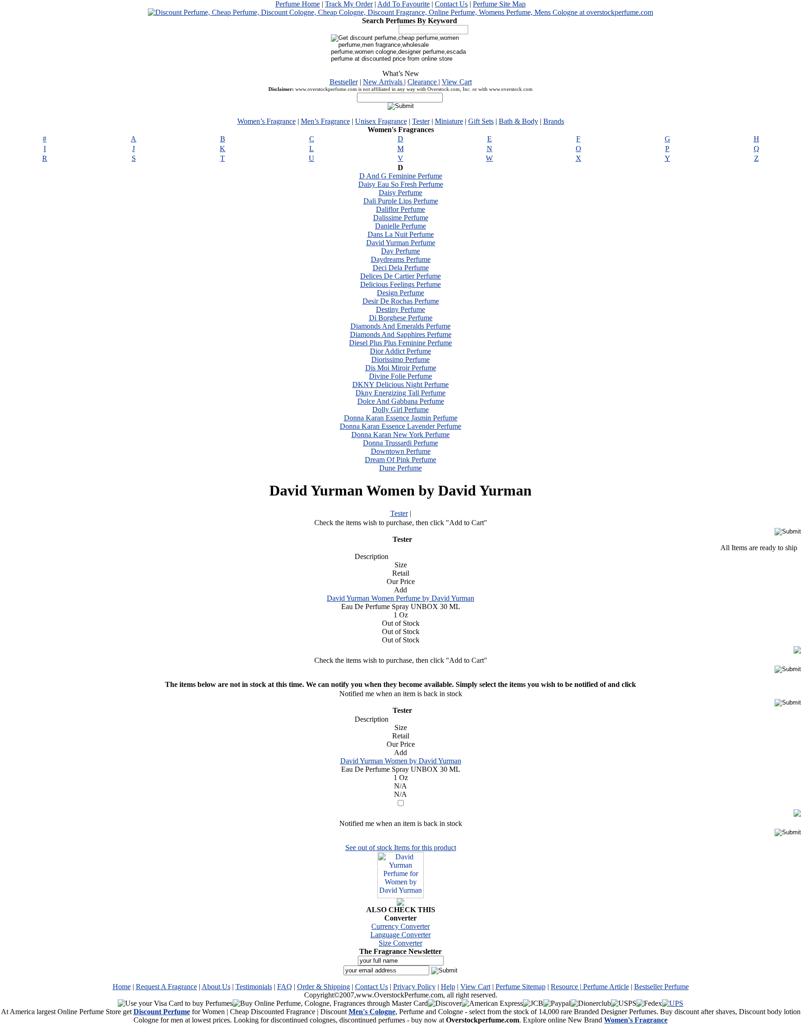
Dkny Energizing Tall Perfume (400, 393)
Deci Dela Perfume (401, 268)
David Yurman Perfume (400, 243)
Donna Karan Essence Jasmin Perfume (401, 418)
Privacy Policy (414, 987)
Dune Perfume (400, 468)
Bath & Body (518, 121)
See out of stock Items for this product (400, 847)
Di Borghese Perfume (400, 318)
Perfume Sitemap (521, 987)
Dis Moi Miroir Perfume (400, 368)
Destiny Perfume (400, 309)
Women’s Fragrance (266, 121)
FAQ (284, 987)
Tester (421, 121)
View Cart (457, 82)
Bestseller (344, 82)
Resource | (567, 987)
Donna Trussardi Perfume (400, 443)
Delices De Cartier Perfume (400, 276)
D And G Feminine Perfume (400, 176)
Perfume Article (606, 987)
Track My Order (349, 4)
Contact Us (451, 4)
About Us (216, 987)
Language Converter (400, 935)
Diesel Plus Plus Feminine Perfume (400, 343)
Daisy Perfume (400, 193)
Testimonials (253, 987)
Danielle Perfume (400, 226)
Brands (553, 121)
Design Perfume (400, 293)
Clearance (423, 82)
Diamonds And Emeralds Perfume (400, 326)
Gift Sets (481, 121)
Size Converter (400, 943)
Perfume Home (297, 4)
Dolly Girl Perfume (400, 409)
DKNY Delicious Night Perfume (400, 384)
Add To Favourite (403, 4)
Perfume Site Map (499, 4)
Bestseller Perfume (661, 987)
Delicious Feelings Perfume (400, 284)
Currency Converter (400, 926)
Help (448, 987)
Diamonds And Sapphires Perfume (400, 334)
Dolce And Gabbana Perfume (400, 401)
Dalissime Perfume (400, 218)
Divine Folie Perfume (400, 376)
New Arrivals (383, 82)
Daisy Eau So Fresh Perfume (400, 184)
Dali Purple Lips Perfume (400, 201)
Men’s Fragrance (325, 121)
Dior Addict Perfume (400, 351)
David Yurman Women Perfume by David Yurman (400, 598)
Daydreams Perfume (401, 259)
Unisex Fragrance (381, 121)
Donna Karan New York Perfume (400, 434)
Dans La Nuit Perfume (401, 234)
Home (122, 987)
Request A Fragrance (166, 987)
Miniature (449, 121)
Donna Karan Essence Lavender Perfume (400, 426)
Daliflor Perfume (400, 209)
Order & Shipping (323, 987)
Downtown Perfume (401, 451)
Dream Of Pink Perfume (400, 460)
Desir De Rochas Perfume (400, 301)
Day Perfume (400, 251)
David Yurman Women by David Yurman (400, 761)
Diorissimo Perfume (400, 359)
